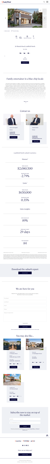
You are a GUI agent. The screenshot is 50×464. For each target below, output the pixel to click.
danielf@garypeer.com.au (37, 138)
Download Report (25, 272)
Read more (26, 101)
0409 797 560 (35, 137)
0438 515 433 (12, 133)
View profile (13, 137)
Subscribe (25, 426)
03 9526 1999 (12, 132)
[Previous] (5, 18)
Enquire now (25, 62)
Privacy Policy (32, 428)
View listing (13, 367)
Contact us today (25, 454)
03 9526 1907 (35, 136)
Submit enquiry (25, 326)
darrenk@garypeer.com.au (15, 134)
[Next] (44, 18)
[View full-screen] (40, 10)
